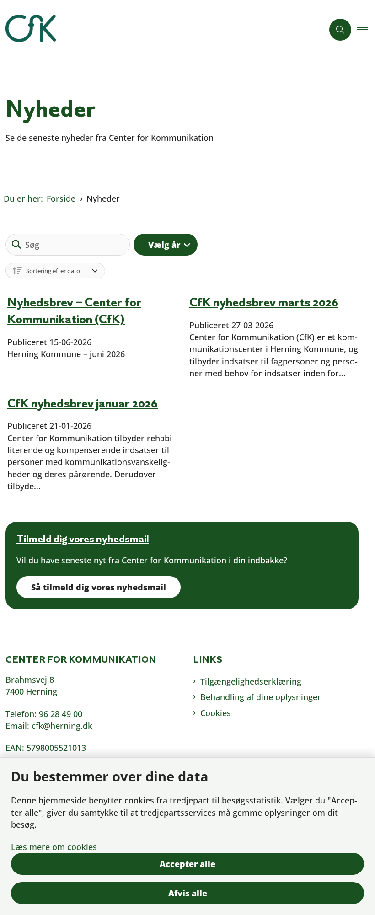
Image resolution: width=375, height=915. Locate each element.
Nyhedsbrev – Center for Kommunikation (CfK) (74, 310)
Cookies (215, 712)
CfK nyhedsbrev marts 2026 (263, 302)
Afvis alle (187, 893)
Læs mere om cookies (54, 846)
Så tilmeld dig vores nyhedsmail (98, 587)
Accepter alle (187, 863)
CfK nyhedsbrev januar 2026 (82, 402)
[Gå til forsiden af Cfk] (158, 30)
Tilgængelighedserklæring (250, 681)
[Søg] (16, 245)
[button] (366, 30)
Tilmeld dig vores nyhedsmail (82, 539)
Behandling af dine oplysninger (260, 696)
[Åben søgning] (340, 30)
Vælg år (164, 244)
